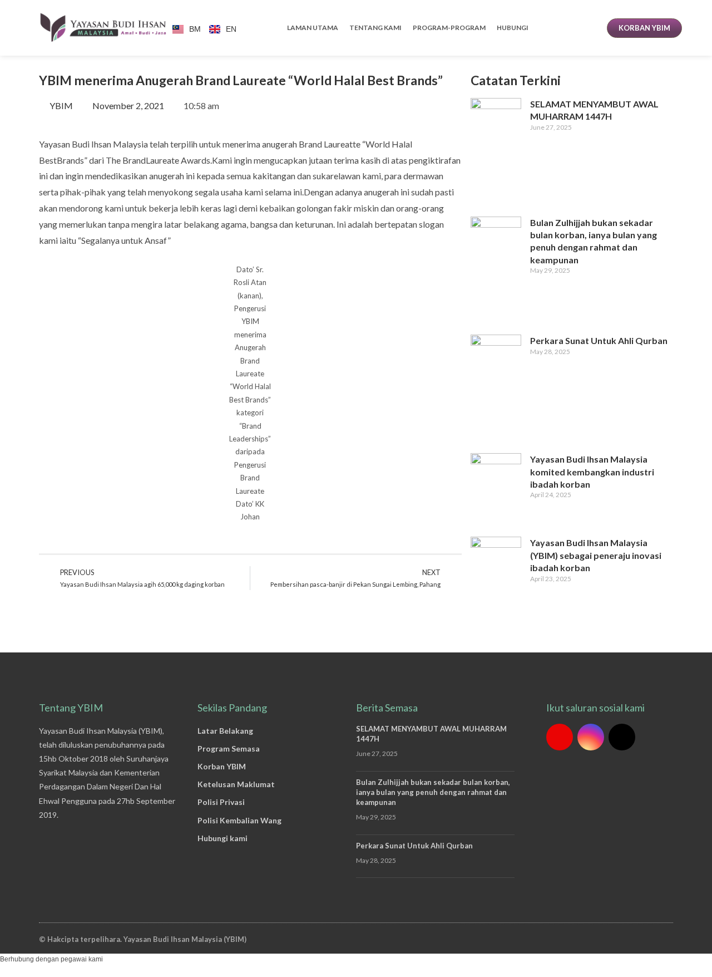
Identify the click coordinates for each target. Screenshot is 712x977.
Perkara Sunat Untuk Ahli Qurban (599, 340)
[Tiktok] (622, 737)
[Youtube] (559, 737)
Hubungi (512, 27)
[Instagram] (590, 737)
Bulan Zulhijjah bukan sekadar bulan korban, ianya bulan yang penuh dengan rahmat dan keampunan (433, 792)
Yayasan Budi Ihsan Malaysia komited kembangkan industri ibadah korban (592, 471)
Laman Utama (312, 27)
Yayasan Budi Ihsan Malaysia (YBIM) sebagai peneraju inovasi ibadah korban (595, 555)
